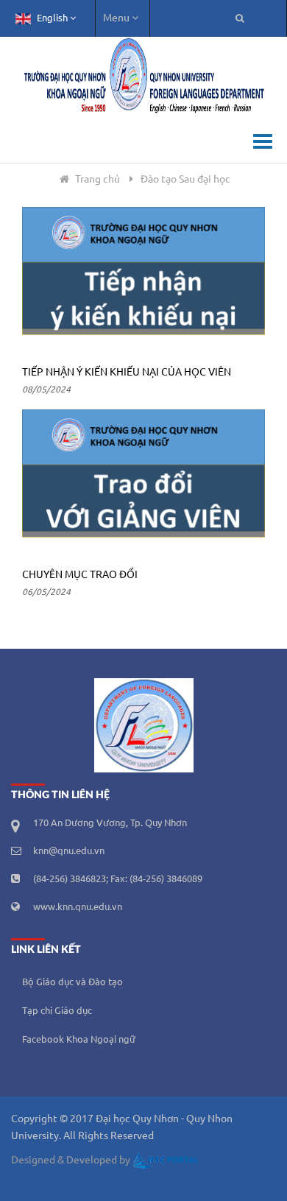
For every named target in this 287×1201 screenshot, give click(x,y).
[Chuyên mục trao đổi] (143, 480)
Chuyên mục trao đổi (80, 575)
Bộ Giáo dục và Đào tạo (72, 982)
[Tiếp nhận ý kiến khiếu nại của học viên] (143, 278)
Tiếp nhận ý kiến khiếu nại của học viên (126, 372)
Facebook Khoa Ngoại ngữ (78, 1039)
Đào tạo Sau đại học (185, 180)
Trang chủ (97, 180)
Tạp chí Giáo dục (57, 1011)
